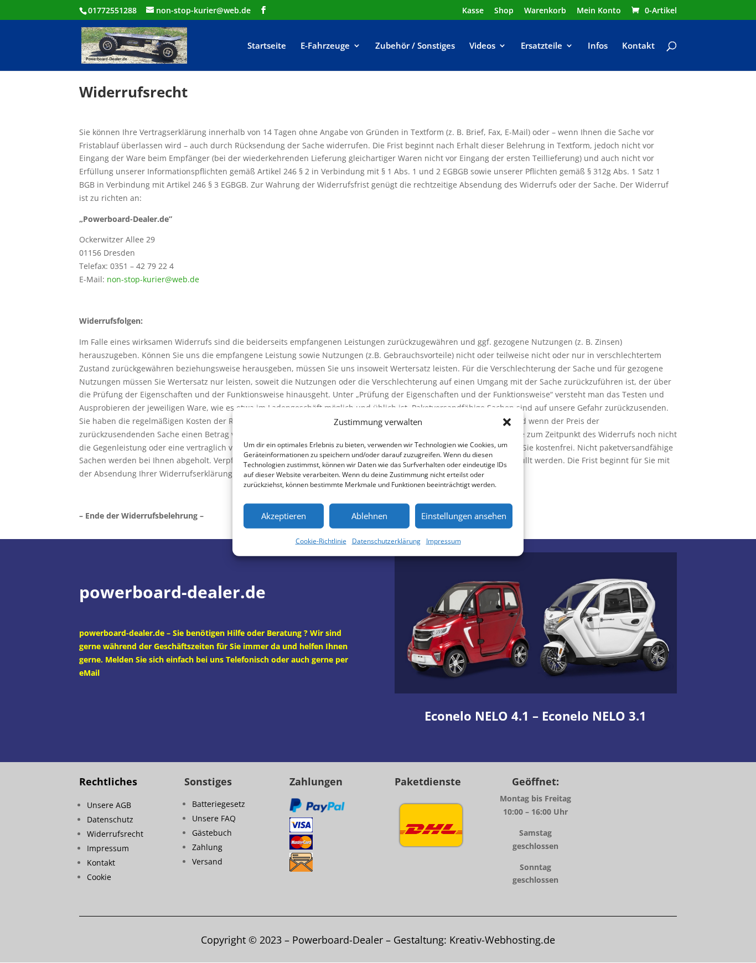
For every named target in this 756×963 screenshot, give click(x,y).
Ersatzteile (541, 46)
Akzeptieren (283, 515)
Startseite (266, 46)
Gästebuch (212, 832)
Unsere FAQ (214, 818)
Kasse (473, 11)
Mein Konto (599, 11)
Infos (598, 46)
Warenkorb (545, 11)
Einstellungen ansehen (463, 515)
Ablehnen (369, 515)
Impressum (443, 541)
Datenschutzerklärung (386, 541)
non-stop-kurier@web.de (153, 279)
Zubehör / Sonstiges (415, 46)
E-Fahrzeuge (325, 46)
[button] (506, 422)
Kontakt (638, 46)
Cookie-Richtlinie (321, 541)
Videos (482, 46)
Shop (504, 11)
